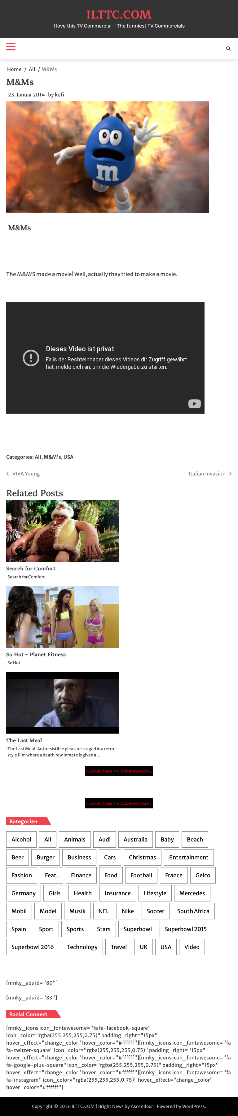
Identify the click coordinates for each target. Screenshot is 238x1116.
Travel (119, 947)
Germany (23, 893)
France (174, 875)
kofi (59, 95)
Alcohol (21, 839)
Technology (82, 947)
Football (141, 875)
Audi (105, 839)
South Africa (193, 911)
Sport (46, 929)
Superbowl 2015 (186, 929)
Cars (110, 857)
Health (83, 893)
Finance (81, 875)
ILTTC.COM (119, 15)
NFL (104, 911)
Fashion (21, 875)
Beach (195, 839)
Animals (75, 839)
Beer (17, 857)
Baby (167, 839)
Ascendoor (142, 1106)
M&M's (52, 457)
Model (48, 911)
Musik (77, 911)
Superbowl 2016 (32, 947)
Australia (136, 839)
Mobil (19, 911)
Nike (128, 911)
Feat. (51, 875)
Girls (55, 893)
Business (79, 857)
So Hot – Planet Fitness (36, 654)
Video (192, 947)
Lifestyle (155, 893)
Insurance (118, 893)
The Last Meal (24, 740)
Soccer (155, 911)
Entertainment (189, 857)
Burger (46, 857)
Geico (203, 875)
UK (144, 947)
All (38, 457)
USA (68, 457)
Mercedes (192, 893)
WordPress (193, 1106)
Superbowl (138, 929)
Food (110, 875)
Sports (75, 929)
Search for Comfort (30, 568)
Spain (18, 929)
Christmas (142, 857)
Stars (104, 929)
